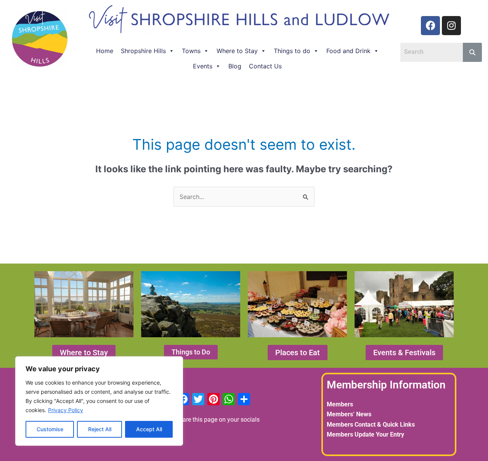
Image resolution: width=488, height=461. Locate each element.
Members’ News (349, 414)
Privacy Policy (65, 410)
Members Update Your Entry (365, 434)
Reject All (99, 429)
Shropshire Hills (143, 51)
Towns (191, 51)
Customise (50, 429)
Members (340, 404)
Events (202, 66)
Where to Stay (237, 51)
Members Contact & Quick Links (371, 424)
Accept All (149, 429)
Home (104, 51)
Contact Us (265, 66)
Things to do (292, 51)
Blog (234, 66)
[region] (99, 401)
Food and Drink (348, 51)
